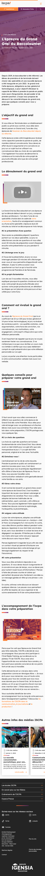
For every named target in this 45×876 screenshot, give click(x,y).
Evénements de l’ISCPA (11, 794)
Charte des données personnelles (35, 850)
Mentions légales (7, 850)
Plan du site (32, 839)
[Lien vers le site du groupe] (22, 867)
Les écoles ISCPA (9, 785)
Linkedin (35, 821)
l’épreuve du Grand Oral (22, 316)
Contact (4, 854)
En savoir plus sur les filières (13, 790)
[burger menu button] (41, 4)
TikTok (7, 821)
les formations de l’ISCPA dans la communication (21, 701)
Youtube (7, 827)
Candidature (10, 9)
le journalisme (22, 704)
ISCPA (7, 815)
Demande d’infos (28, 9)
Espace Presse (8, 799)
